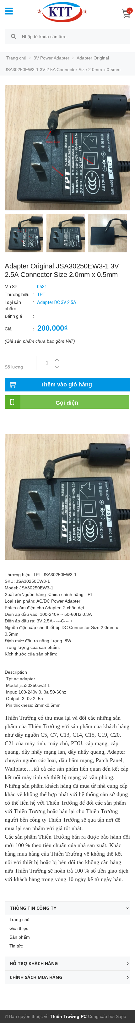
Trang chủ (19, 919)
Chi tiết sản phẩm (22, 419)
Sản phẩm (19, 937)
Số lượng (14, 366)
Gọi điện (67, 403)
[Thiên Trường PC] (59, 11)
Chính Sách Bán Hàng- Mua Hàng (39, 425)
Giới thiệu (19, 928)
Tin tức (16, 945)
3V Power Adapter (51, 57)
